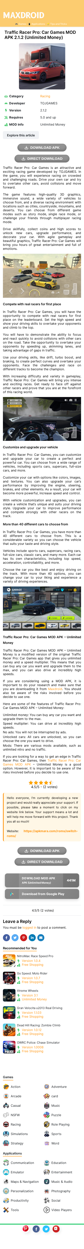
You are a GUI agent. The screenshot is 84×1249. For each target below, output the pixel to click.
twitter (46, 1228)
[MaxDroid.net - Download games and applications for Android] (42, 15)
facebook (36, 1228)
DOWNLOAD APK (45, 148)
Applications (38, 23)
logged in (29, 927)
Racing (45, 96)
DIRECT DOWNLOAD (45, 159)
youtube (56, 1228)
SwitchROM (41, 1241)
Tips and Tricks (58, 23)
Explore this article (21, 135)
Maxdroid (55, 689)
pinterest (26, 1228)
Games (22, 23)
